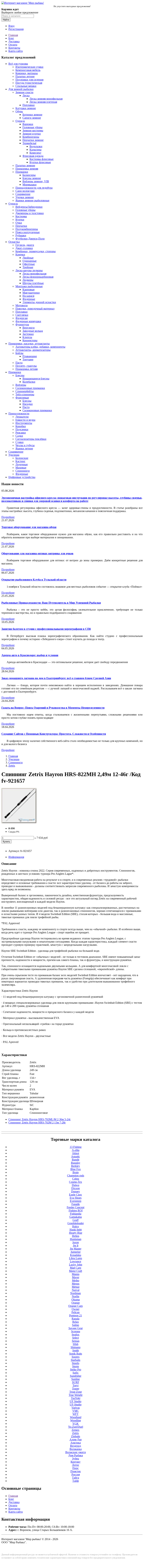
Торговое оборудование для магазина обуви (28, 527)
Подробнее (8, 517)
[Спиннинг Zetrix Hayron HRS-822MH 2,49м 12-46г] (19, 822)
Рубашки (20, 235)
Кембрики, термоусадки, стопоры (35, 251)
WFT (75, 1414)
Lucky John (75, 1264)
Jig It (75, 1245)
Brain (76, 1172)
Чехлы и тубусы (25, 445)
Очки (18, 222)
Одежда (20, 120)
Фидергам (21, 318)
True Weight (75, 1394)
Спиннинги (22, 470)
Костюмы (21, 216)
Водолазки (36, 146)
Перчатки (21, 225)
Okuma (75, 1299)
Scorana (75, 1331)
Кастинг (20, 461)
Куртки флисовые (40, 162)
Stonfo (75, 1363)
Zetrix (11, 765)
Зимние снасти (24, 92)
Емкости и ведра (25, 419)
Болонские (21, 458)
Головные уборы (32, 127)
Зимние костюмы (32, 130)
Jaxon (75, 1242)
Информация (16, 856)
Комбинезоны (30, 136)
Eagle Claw (75, 1194)
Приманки (21, 171)
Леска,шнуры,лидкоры (29, 270)
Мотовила (21, 305)
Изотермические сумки (29, 66)
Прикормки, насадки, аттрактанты (29, 343)
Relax (75, 1321)
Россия (75, 1474)
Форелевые (22, 397)
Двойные (28, 257)
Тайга (75, 1477)
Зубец (75, 1458)
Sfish (75, 1344)
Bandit (75, 1159)
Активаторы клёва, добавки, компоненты (40, 346)
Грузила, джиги (24, 244)
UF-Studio (75, 1404)
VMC (75, 1410)
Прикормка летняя (26, 368)
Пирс (75, 1468)
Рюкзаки (20, 432)
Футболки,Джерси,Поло (30, 238)
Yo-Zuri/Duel (75, 1426)
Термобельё (29, 143)
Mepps (75, 1283)
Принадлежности (18, 413)
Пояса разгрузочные (27, 232)
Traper (75, 1388)
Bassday (75, 1162)
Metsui (75, 1286)
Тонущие (27, 359)
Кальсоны (35, 149)
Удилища (13, 454)
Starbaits (75, 1359)
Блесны (19, 375)
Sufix (75, 1372)
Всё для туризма (18, 63)
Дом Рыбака (75, 1455)
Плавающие (29, 356)
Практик (75, 1471)
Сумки (19, 442)
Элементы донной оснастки (39, 302)
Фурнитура (22, 324)
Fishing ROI (76, 1210)
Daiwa (75, 1185)
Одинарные (29, 260)
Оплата (12, 44)
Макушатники (31, 292)
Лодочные (21, 464)
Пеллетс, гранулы (26, 365)
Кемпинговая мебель (27, 70)
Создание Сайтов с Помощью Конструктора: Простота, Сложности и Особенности (53, 733)
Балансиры (29, 175)
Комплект (35, 152)
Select (75, 1337)
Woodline (75, 1420)
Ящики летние (24, 448)
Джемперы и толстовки (29, 213)
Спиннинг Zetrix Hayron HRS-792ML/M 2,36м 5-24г (39, 1119)
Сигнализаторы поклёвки (30, 438)
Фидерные (28, 299)
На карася (28, 295)
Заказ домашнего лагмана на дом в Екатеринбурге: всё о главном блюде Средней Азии (56, 678)
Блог (11, 38)
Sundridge (75, 1375)
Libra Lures (75, 1258)
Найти (6, 19)
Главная (13, 35)
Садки (19, 435)
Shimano (75, 1347)
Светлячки (21, 314)
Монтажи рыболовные (29, 286)
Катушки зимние (25, 108)
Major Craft (75, 1270)
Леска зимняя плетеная (43, 101)
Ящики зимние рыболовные (32, 200)
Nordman (75, 1293)
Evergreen (75, 1200)
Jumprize (76, 1251)
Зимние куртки (31, 133)
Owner (75, 1309)
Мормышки (29, 184)
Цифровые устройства (21, 477)
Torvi (75, 1385)
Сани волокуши (25, 190)
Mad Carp (75, 1267)
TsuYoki (75, 1398)
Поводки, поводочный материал (34, 308)
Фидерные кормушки (28, 321)
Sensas (75, 1340)
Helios (75, 1235)
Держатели (22, 416)
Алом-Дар (76, 1439)
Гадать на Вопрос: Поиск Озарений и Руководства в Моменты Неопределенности (52, 707)
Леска (26, 95)
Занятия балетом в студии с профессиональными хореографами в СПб (46, 628)
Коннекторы (29, 340)
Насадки (27, 403)
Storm (75, 1366)
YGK (75, 1423)
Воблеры (20, 384)
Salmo (75, 1324)
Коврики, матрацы (26, 73)
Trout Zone (75, 1391)
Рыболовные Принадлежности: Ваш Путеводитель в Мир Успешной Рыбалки (51, 602)
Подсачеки (21, 429)
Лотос (75, 1464)
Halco (75, 1226)
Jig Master (75, 1248)
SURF (75, 1382)
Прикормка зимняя (26, 168)
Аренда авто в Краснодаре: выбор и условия (29, 655)
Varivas (75, 1407)
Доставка (13, 41)
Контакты (14, 47)
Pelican (75, 1312)
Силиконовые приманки (30, 388)
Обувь (19, 111)
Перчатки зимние (33, 140)
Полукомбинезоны (26, 229)
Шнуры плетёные (33, 283)
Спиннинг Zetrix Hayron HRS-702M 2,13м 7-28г (37, 1122)
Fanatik (75, 1204)
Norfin (75, 1296)
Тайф (75, 1480)
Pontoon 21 (75, 1315)
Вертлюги (28, 327)
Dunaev (75, 1191)
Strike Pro (75, 1369)
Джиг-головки (24, 248)
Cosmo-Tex (75, 1181)
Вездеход (75, 1445)
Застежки (28, 334)
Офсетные (28, 264)
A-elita (75, 1150)
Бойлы (19, 353)
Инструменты (23, 423)
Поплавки (28, 105)
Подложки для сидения (29, 79)
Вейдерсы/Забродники (28, 206)
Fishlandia (75, 1213)
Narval (75, 1290)
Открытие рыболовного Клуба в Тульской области (33, 579)
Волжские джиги (75, 1452)
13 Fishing (75, 1146)
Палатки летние (25, 76)
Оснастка (14, 241)
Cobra (75, 1178)
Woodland (75, 1417)
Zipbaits (75, 1436)
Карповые (28, 289)
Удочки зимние (24, 197)
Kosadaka (75, 1255)
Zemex (75, 1429)
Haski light (76, 1229)
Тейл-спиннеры (24, 394)
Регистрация (16, 29)
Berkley (75, 1165)
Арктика (75, 1442)
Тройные (27, 267)
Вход (11, 25)
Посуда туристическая (28, 82)
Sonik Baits (75, 1353)
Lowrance (75, 1261)
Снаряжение (22, 194)
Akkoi (75, 1153)
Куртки (19, 219)
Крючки (20, 254)
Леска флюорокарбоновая (37, 276)
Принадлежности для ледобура (34, 187)
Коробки (20, 426)
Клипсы (27, 337)
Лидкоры (27, 279)
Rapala (75, 1318)
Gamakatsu (75, 1216)
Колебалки (28, 381)
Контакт (75, 1461)
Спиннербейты (24, 391)
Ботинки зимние (32, 114)
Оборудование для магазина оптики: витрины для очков (37, 553)
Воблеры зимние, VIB (35, 181)
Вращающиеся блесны (35, 378)
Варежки (27, 124)
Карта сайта (15, 50)
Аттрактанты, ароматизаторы (33, 349)
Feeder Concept (75, 1207)
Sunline (75, 1379)
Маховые (20, 467)
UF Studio (75, 1401)
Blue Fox (75, 1169)
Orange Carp (75, 1305)
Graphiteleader (75, 1223)
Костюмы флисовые (42, 159)
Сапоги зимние (31, 117)
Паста (18, 362)
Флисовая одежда (32, 155)
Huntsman (75, 1239)
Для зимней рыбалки (21, 89)
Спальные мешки (25, 85)
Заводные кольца (32, 330)
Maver (75, 1277)
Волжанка (76, 1449)
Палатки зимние (25, 165)
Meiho (75, 1280)
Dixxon (75, 1188)
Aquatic (75, 1156)
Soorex (76, 1356)
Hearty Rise (75, 1232)
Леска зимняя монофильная (46, 98)
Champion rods (75, 1175)
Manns (75, 1274)
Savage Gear (75, 1328)
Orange (75, 1302)
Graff (75, 1220)
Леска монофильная (34, 273)
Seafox (75, 1334)
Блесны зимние (31, 178)
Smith (75, 1350)
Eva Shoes (75, 1197)
